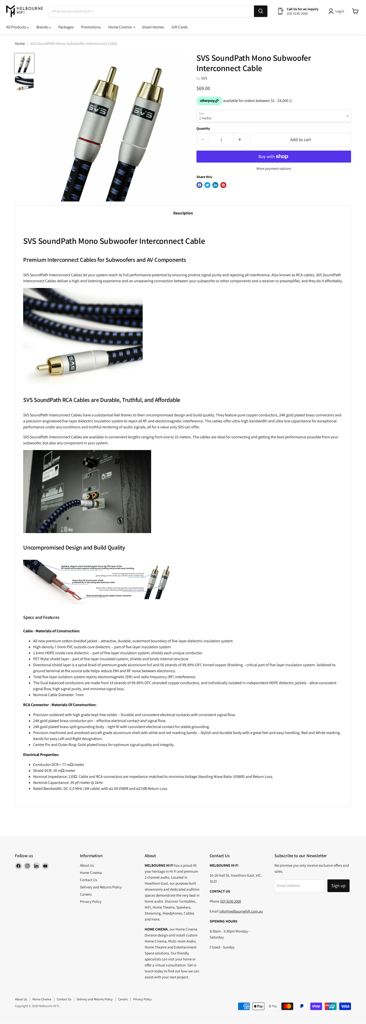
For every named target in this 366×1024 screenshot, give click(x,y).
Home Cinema (120, 27)
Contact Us (88, 879)
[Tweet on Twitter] (207, 185)
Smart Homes (153, 27)
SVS (204, 78)
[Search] (260, 11)
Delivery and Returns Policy (101, 887)
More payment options (273, 168)
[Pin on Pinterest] (223, 185)
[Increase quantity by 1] (240, 140)
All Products (16, 27)
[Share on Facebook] (199, 185)
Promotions (91, 27)
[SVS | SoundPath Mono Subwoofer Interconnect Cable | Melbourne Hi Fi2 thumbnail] (24, 84)
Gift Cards (180, 27)
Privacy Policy (91, 901)
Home (20, 43)
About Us (87, 865)
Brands (42, 27)
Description (183, 213)
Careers (86, 894)
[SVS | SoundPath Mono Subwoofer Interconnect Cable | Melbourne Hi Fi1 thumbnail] (24, 63)
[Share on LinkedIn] (215, 185)
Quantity (203, 128)
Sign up (338, 885)
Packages (66, 27)
